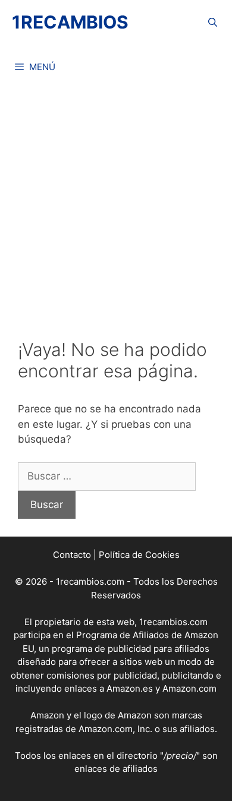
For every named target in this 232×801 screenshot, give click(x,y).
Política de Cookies (139, 554)
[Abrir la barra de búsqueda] (212, 22)
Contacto (72, 554)
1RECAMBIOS (70, 22)
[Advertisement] (116, 205)
